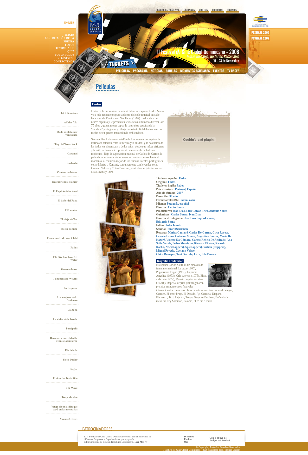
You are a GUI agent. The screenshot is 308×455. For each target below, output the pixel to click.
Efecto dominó (69, 228)
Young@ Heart (68, 418)
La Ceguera (70, 288)
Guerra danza (69, 269)
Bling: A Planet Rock (65, 144)
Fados (74, 247)
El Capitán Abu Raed (65, 191)
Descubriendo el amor (64, 181)
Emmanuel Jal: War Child (62, 238)
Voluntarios (64, 54)
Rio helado (71, 350)
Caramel (72, 153)
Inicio (69, 34)
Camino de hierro (67, 172)
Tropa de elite (69, 397)
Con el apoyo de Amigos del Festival (220, 439)
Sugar (74, 369)
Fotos (69, 44)
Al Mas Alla (70, 122)
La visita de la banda (65, 319)
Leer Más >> (141, 442)
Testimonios (65, 48)
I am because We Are (65, 278)
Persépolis (71, 328)
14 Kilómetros (69, 113)
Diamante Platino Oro (189, 439)
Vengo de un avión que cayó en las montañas (64, 408)
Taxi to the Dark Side (65, 378)
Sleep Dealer (70, 359)
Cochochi (72, 162)
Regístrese (66, 58)
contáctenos (64, 61)
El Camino (71, 209)
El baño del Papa (67, 200)
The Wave (71, 387)
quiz (70, 51)
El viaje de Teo (68, 219)
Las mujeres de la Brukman (67, 299)
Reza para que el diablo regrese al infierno (63, 339)
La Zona (72, 309)
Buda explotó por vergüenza (67, 133)
